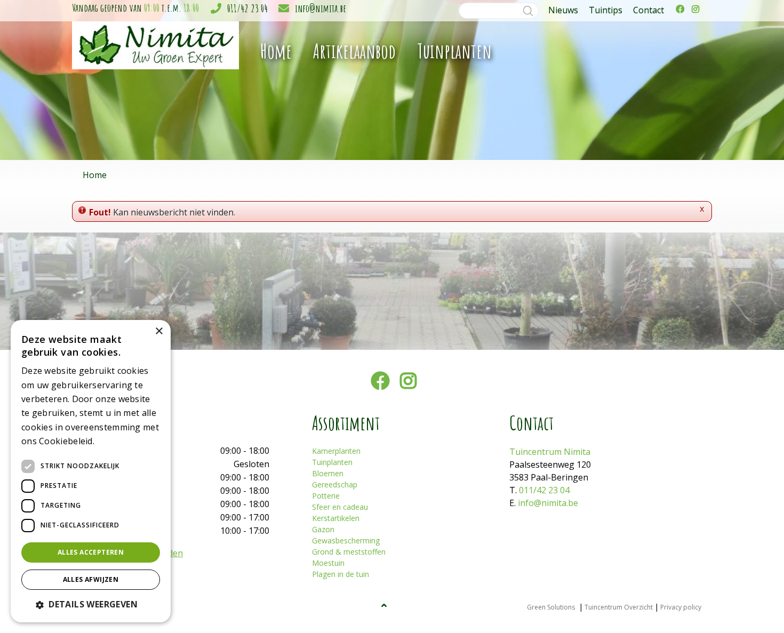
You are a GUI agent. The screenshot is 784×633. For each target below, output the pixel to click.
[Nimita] (155, 44)
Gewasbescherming (346, 540)
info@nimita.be (320, 8)
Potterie (326, 496)
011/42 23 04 (247, 8)
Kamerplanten (336, 451)
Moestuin (328, 563)
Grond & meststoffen (349, 552)
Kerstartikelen (335, 518)
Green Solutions (551, 607)
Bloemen (327, 473)
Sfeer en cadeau (340, 507)
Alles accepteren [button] (91, 552)
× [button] (159, 331)
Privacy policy (680, 607)
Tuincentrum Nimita (549, 452)
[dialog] (91, 471)
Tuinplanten (332, 462)
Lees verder (115, 441)
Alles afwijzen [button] (91, 579)
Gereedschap (334, 484)
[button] (90, 604)
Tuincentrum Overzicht (619, 607)
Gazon (323, 529)
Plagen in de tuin (340, 574)
